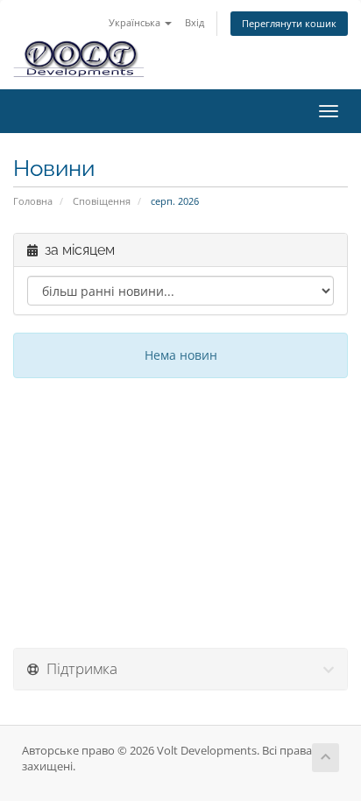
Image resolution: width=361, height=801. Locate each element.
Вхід (194, 22)
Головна (33, 200)
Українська (136, 22)
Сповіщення (102, 200)
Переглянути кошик (289, 23)
